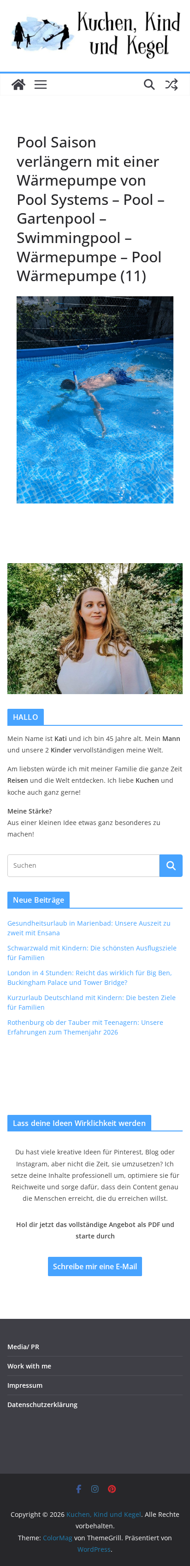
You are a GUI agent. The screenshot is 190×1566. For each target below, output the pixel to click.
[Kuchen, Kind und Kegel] (18, 84)
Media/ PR (23, 1346)
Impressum (24, 1385)
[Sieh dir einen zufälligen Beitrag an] (171, 84)
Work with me (29, 1366)
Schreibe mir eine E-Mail (95, 1266)
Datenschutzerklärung (42, 1404)
